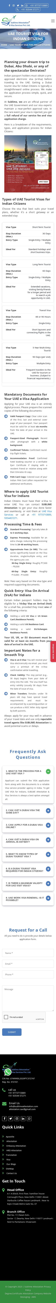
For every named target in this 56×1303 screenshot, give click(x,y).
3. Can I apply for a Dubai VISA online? (24, 826)
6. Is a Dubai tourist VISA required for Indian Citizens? (24, 869)
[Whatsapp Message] (7, 1072)
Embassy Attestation (16, 1145)
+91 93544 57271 (30, 9)
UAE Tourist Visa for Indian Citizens (30, 45)
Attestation (11, 1141)
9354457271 (10, 518)
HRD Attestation (14, 1150)
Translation (11, 1155)
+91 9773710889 (39, 5)
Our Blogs (11, 1164)
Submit (12, 1032)
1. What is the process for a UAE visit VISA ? (23, 772)
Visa (8, 1159)
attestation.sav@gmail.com (22, 1109)
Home (4, 45)
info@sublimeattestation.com (23, 1106)
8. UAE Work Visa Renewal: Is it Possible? (25, 899)
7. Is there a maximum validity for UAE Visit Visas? (24, 884)
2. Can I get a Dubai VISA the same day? (23, 811)
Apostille (10, 1136)
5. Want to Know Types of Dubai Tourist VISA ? (22, 855)
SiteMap (10, 1168)
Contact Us (11, 1173)
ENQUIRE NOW (53, 651)
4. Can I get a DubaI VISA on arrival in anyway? (22, 840)
